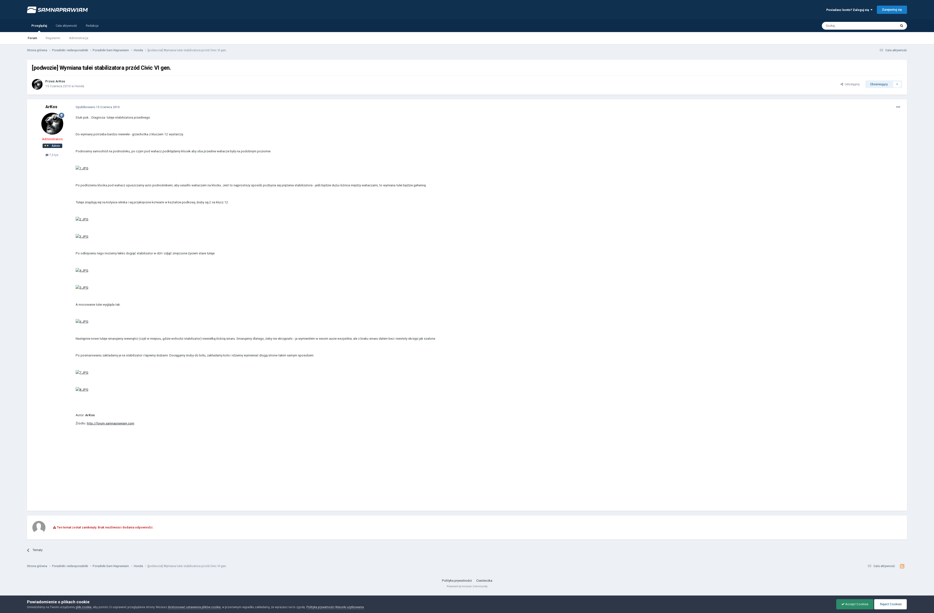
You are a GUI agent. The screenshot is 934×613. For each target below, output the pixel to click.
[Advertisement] (164, 472)
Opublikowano (98, 107)
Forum (32, 38)
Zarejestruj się (892, 9)
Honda (79, 86)
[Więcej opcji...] (898, 107)
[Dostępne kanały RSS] (902, 566)
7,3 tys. (54, 155)
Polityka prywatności (457, 580)
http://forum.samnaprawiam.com (110, 423)
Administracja (78, 38)
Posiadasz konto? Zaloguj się (848, 10)
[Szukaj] (901, 26)
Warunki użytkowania (349, 607)
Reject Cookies (890, 604)
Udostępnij (851, 84)
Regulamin (53, 38)
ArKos (60, 81)
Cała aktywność (66, 25)
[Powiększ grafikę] (82, 168)
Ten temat (883, 25)
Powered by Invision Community (467, 586)
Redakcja (92, 25)
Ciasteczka (484, 580)
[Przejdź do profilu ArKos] (37, 84)
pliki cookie (83, 607)
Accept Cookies (856, 604)
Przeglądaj (39, 25)
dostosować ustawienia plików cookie (194, 607)
